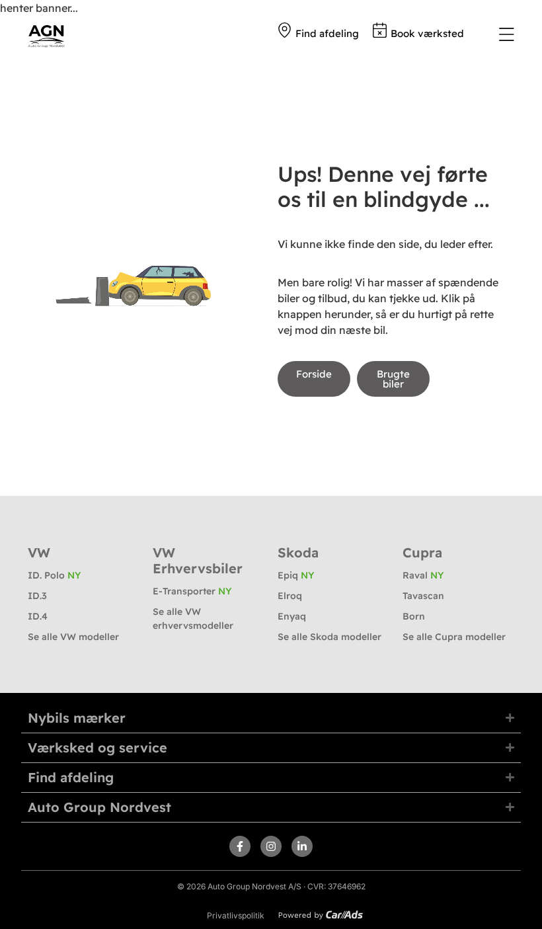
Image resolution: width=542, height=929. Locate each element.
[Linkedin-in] (302, 846)
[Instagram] (271, 846)
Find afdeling (327, 33)
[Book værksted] (379, 30)
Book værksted (427, 33)
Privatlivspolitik (235, 915)
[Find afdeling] (284, 30)
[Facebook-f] (240, 846)
